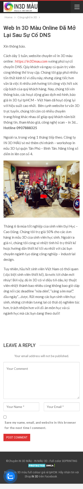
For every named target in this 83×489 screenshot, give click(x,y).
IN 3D (35, 476)
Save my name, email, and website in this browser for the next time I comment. (40, 425)
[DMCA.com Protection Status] (41, 465)
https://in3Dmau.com (31, 61)
